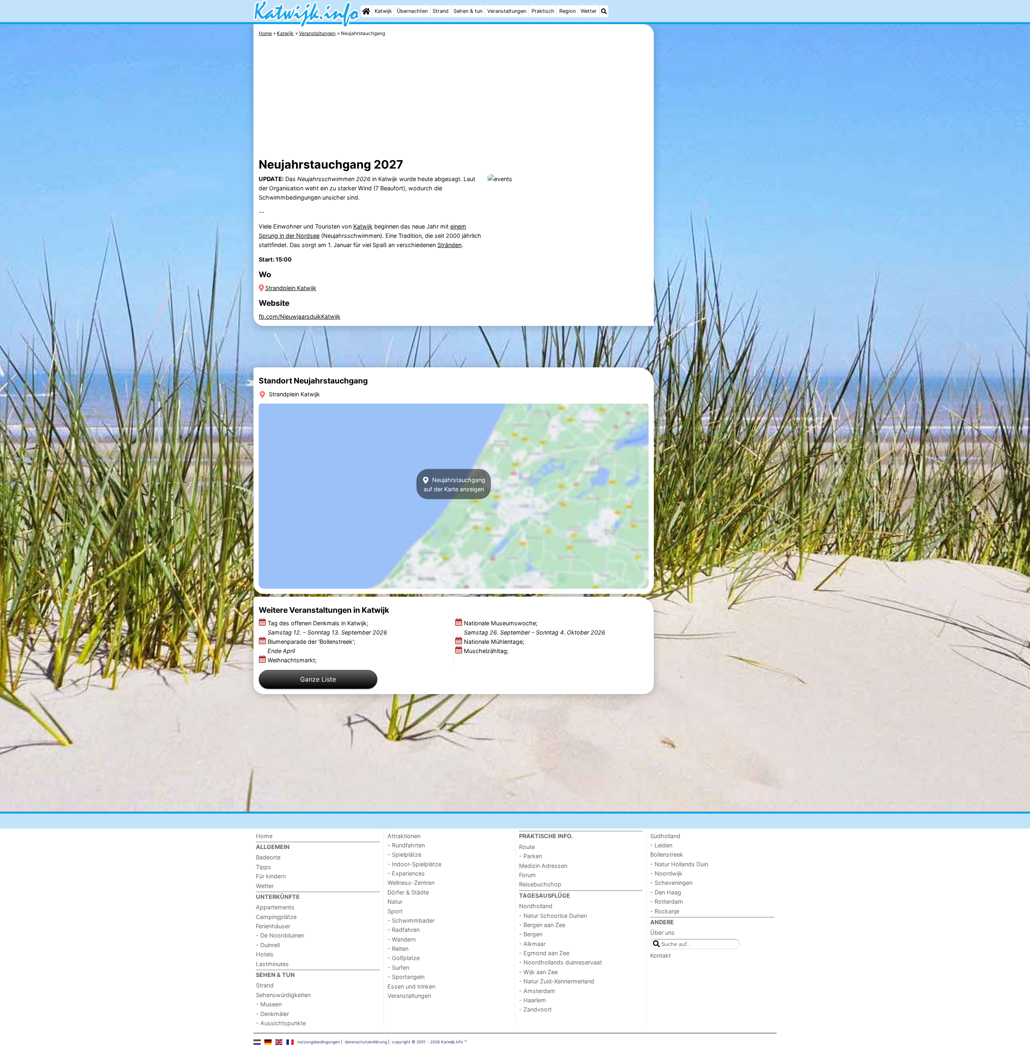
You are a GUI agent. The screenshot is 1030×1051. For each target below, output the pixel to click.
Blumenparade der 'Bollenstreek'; (311, 646)
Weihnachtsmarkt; (293, 660)
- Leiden (661, 845)
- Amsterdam (537, 990)
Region (567, 11)
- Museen (269, 1004)
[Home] (366, 11)
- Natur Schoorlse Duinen (553, 915)
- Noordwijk (666, 873)
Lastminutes (272, 963)
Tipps (263, 866)
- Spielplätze (404, 854)
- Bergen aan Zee (542, 924)
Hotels (265, 954)
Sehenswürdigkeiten (283, 994)
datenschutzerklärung (366, 1041)
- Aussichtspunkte (281, 1023)
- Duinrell (268, 945)
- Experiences (406, 873)
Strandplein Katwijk (290, 287)
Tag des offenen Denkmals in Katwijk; (327, 628)
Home (264, 836)
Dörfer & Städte (408, 892)
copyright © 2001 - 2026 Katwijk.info (427, 1041)
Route (527, 846)
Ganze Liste (318, 679)
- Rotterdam (666, 901)
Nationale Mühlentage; (495, 641)
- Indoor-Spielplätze (414, 864)
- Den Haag (665, 892)
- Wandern (401, 939)
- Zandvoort (535, 1009)
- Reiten (397, 948)
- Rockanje (664, 911)
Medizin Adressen (543, 865)
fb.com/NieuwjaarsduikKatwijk (299, 316)
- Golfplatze (403, 957)
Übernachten (412, 11)
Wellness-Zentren (411, 882)
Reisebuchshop (540, 884)
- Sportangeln (405, 976)
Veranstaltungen (506, 11)
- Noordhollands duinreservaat (560, 962)
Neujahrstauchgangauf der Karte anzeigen (455, 484)
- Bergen (530, 934)
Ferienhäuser (273, 926)
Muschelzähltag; (487, 650)
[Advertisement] (716, 209)
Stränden (449, 244)
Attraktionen (403, 836)
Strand (441, 11)
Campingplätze (276, 916)
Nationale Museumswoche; (534, 628)
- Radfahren (403, 929)
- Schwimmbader (411, 920)
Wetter (589, 11)
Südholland (665, 836)
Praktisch (542, 11)
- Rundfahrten (406, 845)
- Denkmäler (272, 1013)
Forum (527, 875)
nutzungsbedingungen (318, 1041)
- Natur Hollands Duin (679, 864)
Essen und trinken (411, 986)
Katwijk (383, 11)
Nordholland (535, 906)
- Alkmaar (532, 943)
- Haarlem (532, 1000)
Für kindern (271, 876)
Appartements (275, 907)
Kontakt (660, 955)
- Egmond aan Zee (544, 953)
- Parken (530, 856)
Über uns (662, 932)
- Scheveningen (671, 882)
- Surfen (398, 967)
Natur (394, 901)
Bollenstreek (666, 854)
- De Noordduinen (280, 935)
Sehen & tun (467, 11)
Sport (394, 911)
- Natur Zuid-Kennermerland (556, 981)
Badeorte (268, 857)
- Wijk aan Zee (538, 972)
